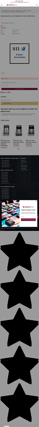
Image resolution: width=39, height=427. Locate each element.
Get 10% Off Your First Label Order (28, 219)
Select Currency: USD (19, 1)
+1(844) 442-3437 (14, 2)
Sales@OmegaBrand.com (24, 2)
